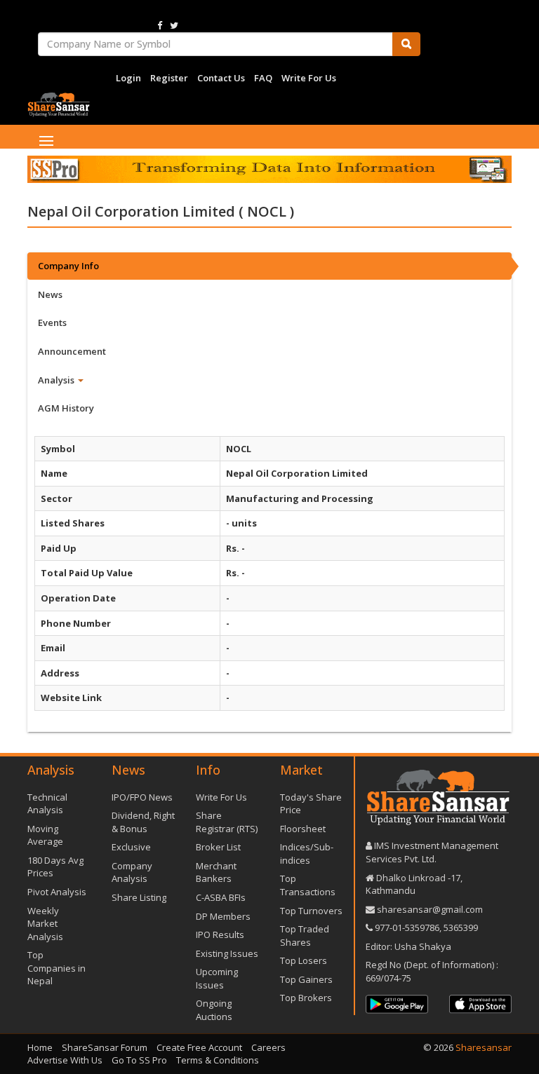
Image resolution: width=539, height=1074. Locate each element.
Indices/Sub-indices (306, 853)
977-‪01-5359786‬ (407, 927)
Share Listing (139, 897)
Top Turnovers (311, 910)
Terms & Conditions (217, 1060)
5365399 (459, 927)
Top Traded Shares (304, 936)
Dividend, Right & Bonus (143, 822)
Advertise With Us (64, 1060)
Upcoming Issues (217, 978)
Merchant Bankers (216, 872)
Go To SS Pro (139, 1060)
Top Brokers (306, 997)
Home (40, 1047)
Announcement (72, 351)
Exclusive (131, 847)
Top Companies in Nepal (56, 968)
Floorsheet (303, 828)
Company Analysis (132, 872)
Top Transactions (307, 885)
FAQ (263, 78)
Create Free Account (199, 1047)
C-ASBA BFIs (221, 897)
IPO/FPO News (142, 797)
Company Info (68, 265)
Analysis (57, 380)
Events (52, 322)
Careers (268, 1047)
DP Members (223, 916)
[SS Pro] (269, 170)
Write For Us (308, 78)
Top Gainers (306, 979)
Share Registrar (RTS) (227, 822)
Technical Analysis (47, 804)
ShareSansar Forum (104, 1047)
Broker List (218, 847)
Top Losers (303, 960)
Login (128, 78)
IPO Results (220, 934)
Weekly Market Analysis (45, 923)
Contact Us (221, 78)
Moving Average (45, 835)
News (50, 294)
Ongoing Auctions (214, 1010)
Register (169, 78)
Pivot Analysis (56, 891)
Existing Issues (227, 953)
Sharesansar (483, 1047)
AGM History (66, 408)
